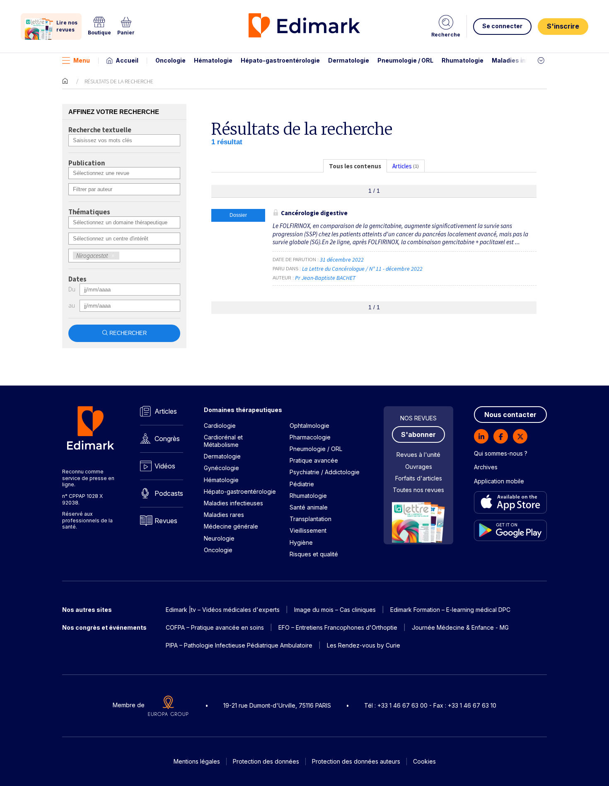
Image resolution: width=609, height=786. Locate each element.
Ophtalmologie (309, 425)
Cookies (424, 761)
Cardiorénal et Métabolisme (223, 441)
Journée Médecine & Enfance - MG (460, 627)
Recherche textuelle (99, 130)
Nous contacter (510, 414)
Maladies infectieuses (525, 60)
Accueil (127, 60)
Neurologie (219, 538)
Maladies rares (224, 514)
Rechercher (128, 333)
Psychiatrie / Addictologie (325, 471)
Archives (486, 467)
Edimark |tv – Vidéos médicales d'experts (223, 609)
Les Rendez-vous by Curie (363, 645)
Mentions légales (197, 761)
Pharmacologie (310, 437)
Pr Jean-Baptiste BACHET (325, 277)
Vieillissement (308, 530)
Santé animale (309, 507)
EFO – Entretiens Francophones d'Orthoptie (337, 627)
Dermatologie (348, 60)
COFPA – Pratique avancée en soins (215, 627)
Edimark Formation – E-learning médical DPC (450, 609)
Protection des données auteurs (356, 761)
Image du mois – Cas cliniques (335, 609)
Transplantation (310, 518)
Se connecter (502, 25)
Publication (86, 163)
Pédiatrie (302, 484)
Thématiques (89, 212)
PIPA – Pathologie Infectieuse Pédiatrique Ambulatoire (239, 645)
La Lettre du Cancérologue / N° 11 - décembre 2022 (363, 268)
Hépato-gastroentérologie (280, 60)
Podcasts (169, 493)
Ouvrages (418, 466)
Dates (77, 279)
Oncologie (170, 60)
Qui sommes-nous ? (500, 453)
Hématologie (213, 60)
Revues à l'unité (418, 454)
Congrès (167, 438)
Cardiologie (220, 425)
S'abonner (418, 434)
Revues (166, 521)
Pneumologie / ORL (405, 60)
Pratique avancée (314, 460)
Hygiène (301, 542)
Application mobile (499, 481)
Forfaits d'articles (418, 478)
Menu (81, 60)
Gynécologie (221, 467)
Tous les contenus (355, 166)
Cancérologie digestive (314, 213)
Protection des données (266, 761)
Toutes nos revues (418, 489)
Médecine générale (231, 526)
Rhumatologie (462, 60)
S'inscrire (563, 26)
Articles (166, 411)
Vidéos (165, 466)
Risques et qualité (314, 554)
